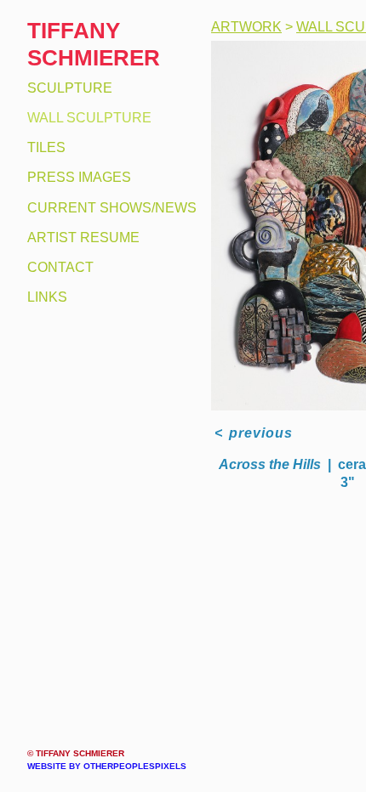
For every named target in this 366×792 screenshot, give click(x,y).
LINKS (46, 297)
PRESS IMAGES (75, 177)
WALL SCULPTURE (85, 118)
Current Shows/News (106, 208)
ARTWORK (243, 27)
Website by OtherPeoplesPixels (106, 766)
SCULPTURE (66, 88)
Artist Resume (80, 238)
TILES (44, 148)
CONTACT (57, 267)
